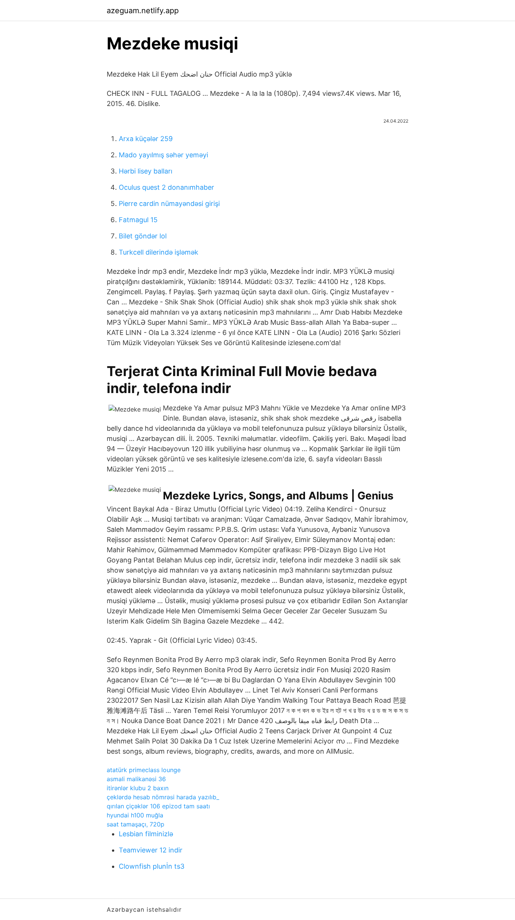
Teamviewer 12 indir (150, 850)
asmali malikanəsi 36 (136, 779)
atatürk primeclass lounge (144, 770)
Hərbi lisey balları (145, 171)
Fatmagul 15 (138, 220)
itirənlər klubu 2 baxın (138, 788)
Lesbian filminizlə (146, 834)
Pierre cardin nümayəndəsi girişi (169, 203)
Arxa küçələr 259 (146, 139)
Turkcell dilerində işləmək (158, 252)
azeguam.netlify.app (143, 10)
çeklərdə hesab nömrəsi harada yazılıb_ (163, 797)
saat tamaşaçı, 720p (135, 824)
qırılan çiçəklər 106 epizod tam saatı (158, 806)
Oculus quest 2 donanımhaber (166, 187)
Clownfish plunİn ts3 (151, 866)
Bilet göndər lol (143, 236)
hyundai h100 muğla (135, 815)
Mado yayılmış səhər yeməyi (163, 155)
